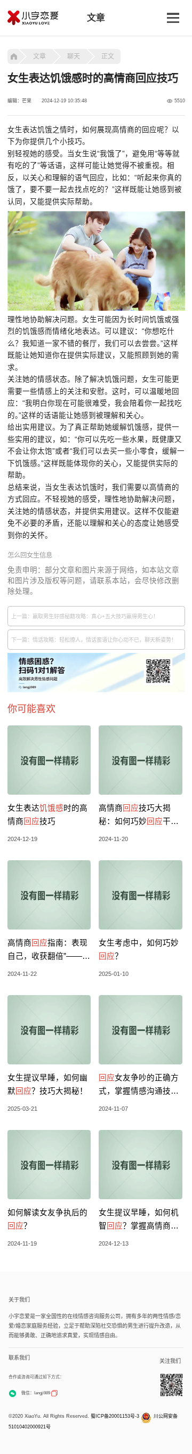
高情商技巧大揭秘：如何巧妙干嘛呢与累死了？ (139, 816)
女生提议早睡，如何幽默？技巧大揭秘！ (47, 1084)
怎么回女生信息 (29, 555)
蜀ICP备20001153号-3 (115, 1416)
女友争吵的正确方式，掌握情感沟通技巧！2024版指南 (139, 1085)
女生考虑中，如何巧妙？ (139, 949)
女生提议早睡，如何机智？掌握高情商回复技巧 (139, 1220)
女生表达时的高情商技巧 (47, 815)
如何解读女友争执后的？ (47, 1219)
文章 (39, 56)
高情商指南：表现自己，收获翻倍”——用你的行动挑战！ (48, 951)
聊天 (73, 56)
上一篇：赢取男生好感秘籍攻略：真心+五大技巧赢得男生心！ (84, 616)
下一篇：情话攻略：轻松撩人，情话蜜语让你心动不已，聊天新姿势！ (94, 640)
